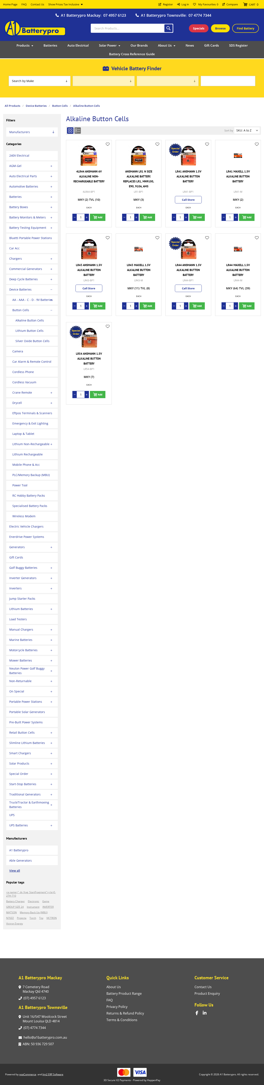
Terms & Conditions (121, 1020)
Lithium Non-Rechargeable (31, 444)
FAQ (109, 1000)
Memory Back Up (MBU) (34, 912)
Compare (232, 4)
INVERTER (48, 907)
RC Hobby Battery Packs (28, 495)
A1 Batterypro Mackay (80, 15)
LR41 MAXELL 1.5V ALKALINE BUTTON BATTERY (238, 176)
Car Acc (14, 248)
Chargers (15, 258)
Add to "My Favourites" (107, 144)
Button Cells (20, 310)
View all (14, 871)
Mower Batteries (20, 660)
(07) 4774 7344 (35, 1027)
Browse (220, 28)
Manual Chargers (21, 629)
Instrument (33, 907)
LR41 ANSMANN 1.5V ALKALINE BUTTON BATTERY (188, 176)
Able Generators (20, 860)
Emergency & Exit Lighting (30, 423)
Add (100, 217)
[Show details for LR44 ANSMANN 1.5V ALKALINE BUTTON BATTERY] (188, 249)
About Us (113, 987)
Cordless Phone (23, 372)
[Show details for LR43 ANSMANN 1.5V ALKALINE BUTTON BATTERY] (89, 249)
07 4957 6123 (114, 15)
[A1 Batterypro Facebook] (199, 1013)
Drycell (17, 403)
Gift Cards (16, 557)
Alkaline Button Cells (29, 320)
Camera (17, 351)
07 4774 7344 (200, 15)
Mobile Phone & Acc (26, 465)
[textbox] (132, 28)
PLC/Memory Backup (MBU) (31, 475)
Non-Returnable (20, 681)
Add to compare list (107, 156)
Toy (41, 918)
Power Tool (19, 485)
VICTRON (51, 918)
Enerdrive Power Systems (26, 537)
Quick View (107, 150)
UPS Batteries (18, 825)
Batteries (15, 197)
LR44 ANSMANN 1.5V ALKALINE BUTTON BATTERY (188, 270)
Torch (32, 918)
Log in (185, 4)
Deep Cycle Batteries (23, 279)
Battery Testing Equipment (27, 228)
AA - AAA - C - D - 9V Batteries (32, 300)
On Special (16, 691)
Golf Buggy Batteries (23, 568)
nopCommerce (27, 1074)
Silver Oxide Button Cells (32, 341)
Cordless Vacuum (24, 382)
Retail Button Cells (22, 732)
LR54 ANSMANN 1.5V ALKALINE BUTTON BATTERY (89, 358)
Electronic (33, 901)
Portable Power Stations (25, 702)
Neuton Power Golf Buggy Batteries (27, 670)
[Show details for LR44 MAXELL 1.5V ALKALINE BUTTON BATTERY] (238, 249)
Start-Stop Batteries (22, 784)
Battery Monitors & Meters (27, 217)
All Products (12, 106)
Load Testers (18, 619)
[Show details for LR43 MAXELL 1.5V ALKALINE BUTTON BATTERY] (138, 249)
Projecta (21, 918)
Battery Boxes (18, 207)
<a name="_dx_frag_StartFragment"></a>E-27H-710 (31, 893)
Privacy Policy (116, 1006)
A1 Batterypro (18, 850)
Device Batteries (20, 289)
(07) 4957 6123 (35, 998)
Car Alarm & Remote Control (31, 362)
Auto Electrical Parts (23, 176)
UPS (12, 815)
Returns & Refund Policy (125, 1013)
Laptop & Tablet (23, 434)
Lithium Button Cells (29, 331)
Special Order (18, 774)
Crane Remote (22, 392)
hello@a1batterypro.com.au (45, 1037)
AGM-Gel (15, 166)
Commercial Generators (25, 269)
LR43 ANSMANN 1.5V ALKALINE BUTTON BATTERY (89, 270)
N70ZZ (10, 918)
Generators (17, 547)
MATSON (11, 912)
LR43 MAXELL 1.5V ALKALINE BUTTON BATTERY (138, 270)
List (77, 130)
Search (168, 28)
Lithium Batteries (21, 609)
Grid (70, 130)
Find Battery (245, 28)
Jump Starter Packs (22, 599)
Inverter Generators (23, 578)
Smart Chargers (20, 753)
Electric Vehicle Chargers (26, 526)
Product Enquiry (207, 993)
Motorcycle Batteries (23, 650)
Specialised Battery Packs (29, 506)
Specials (198, 28)
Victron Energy (14, 923)
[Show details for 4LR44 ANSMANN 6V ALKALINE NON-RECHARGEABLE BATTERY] (89, 155)
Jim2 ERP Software (52, 1074)
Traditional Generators (25, 794)
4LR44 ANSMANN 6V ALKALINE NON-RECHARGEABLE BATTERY (89, 176)
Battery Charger (15, 901)
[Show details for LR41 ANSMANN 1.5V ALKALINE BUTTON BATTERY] (188, 155)
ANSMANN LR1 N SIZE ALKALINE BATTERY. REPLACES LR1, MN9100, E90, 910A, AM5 (138, 179)
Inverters (15, 588)
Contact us (203, 987)
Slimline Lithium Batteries (27, 743)
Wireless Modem (23, 516)
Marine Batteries (20, 640)
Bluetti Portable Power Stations (30, 238)
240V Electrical (19, 155)
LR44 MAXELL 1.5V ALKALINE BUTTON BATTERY (238, 270)
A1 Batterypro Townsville (163, 15)
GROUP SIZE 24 (15, 907)
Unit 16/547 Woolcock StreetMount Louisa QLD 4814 (45, 1018)
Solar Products (19, 763)
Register (168, 4)
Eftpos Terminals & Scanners (32, 413)
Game (45, 901)
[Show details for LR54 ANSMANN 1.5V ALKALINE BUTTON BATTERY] (89, 337)
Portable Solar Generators (27, 712)
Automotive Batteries (23, 186)
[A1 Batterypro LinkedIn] (206, 1013)
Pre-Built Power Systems (26, 722)
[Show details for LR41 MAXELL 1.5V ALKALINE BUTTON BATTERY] (238, 155)
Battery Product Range (124, 993)
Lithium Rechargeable (27, 454)
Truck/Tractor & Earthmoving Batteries (29, 804)
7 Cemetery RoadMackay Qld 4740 (36, 989)
